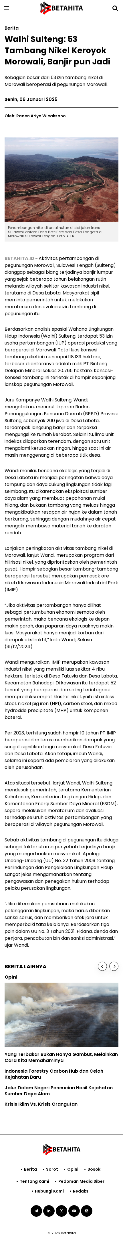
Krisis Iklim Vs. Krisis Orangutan (41, 1104)
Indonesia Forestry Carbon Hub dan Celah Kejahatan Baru (54, 1074)
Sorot (52, 1169)
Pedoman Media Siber (81, 1181)
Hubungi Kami (49, 1191)
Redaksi (81, 1191)
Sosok (94, 1169)
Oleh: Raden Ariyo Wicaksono (35, 116)
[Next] (113, 966)
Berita (30, 1169)
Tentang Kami (34, 1181)
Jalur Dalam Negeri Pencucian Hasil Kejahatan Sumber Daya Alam (59, 1090)
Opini (72, 1169)
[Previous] (102, 966)
